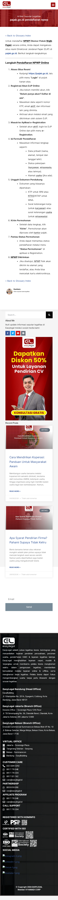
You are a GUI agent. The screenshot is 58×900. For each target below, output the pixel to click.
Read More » (15, 491)
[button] (53, 5)
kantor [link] (37, 232)
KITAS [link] (31, 195)
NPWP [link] (26, 41)
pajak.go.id (11, 53)
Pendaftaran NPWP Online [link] (33, 62)
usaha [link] (39, 175)
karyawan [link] (34, 167)
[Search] (49, 315)
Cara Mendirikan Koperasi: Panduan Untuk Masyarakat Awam (27, 462)
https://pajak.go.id (38, 73)
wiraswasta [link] (45, 167)
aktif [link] (33, 106)
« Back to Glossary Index (18, 35)
